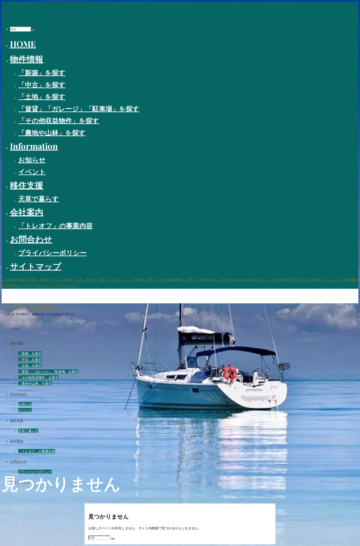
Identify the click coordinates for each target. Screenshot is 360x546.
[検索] (33, 30)
